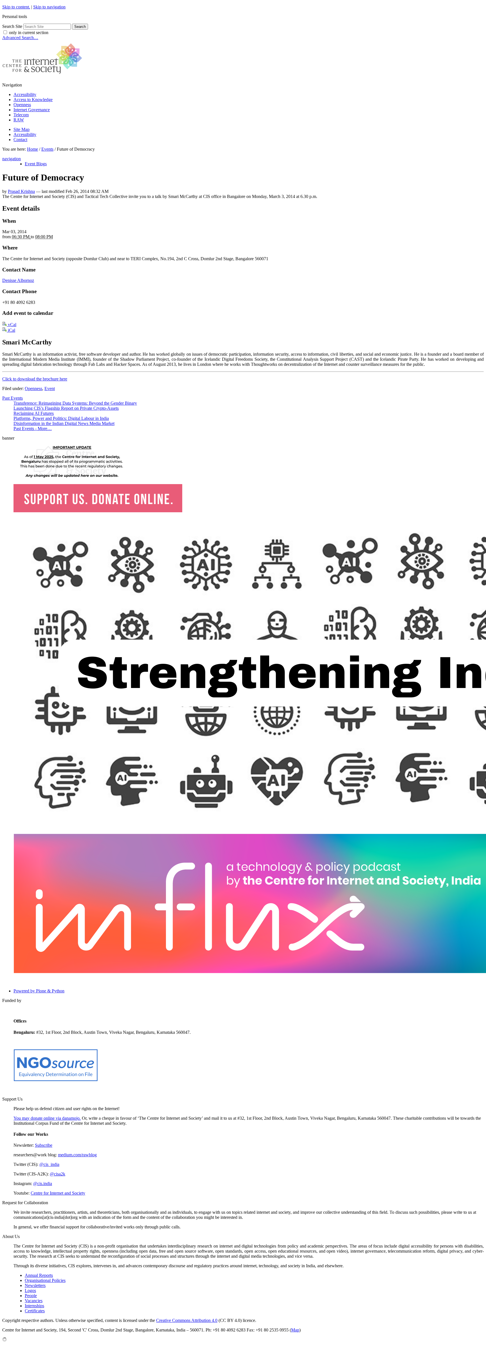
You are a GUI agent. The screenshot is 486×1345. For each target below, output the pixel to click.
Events (47, 149)
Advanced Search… (20, 37)
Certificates (35, 1310)
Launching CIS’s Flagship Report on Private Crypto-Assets (66, 408)
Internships (34, 1305)
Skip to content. (16, 7)
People (31, 1295)
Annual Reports (39, 1275)
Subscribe (43, 1145)
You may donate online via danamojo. (47, 1118)
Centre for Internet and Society (58, 1193)
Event (49, 388)
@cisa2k (57, 1174)
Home (32, 149)
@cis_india (49, 1164)
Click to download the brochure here (34, 379)
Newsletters (35, 1285)
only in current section (28, 32)
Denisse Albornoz (18, 280)
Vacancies (33, 1300)
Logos (30, 1290)
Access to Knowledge (33, 99)
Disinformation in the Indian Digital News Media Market (64, 423)
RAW (19, 119)
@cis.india (42, 1183)
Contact (20, 139)
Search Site (12, 26)
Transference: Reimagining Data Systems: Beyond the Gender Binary (75, 403)
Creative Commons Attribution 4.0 (186, 1320)
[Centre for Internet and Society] (43, 75)
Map (295, 1330)
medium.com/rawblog (77, 1154)
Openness (22, 104)
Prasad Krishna (21, 191)
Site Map (22, 129)
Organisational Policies (45, 1280)
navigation (11, 158)
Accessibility (25, 94)
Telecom (21, 114)
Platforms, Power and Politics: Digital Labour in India (61, 418)
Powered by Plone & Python (39, 990)
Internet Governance (32, 109)
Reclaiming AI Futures (34, 413)
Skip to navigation (49, 7)
